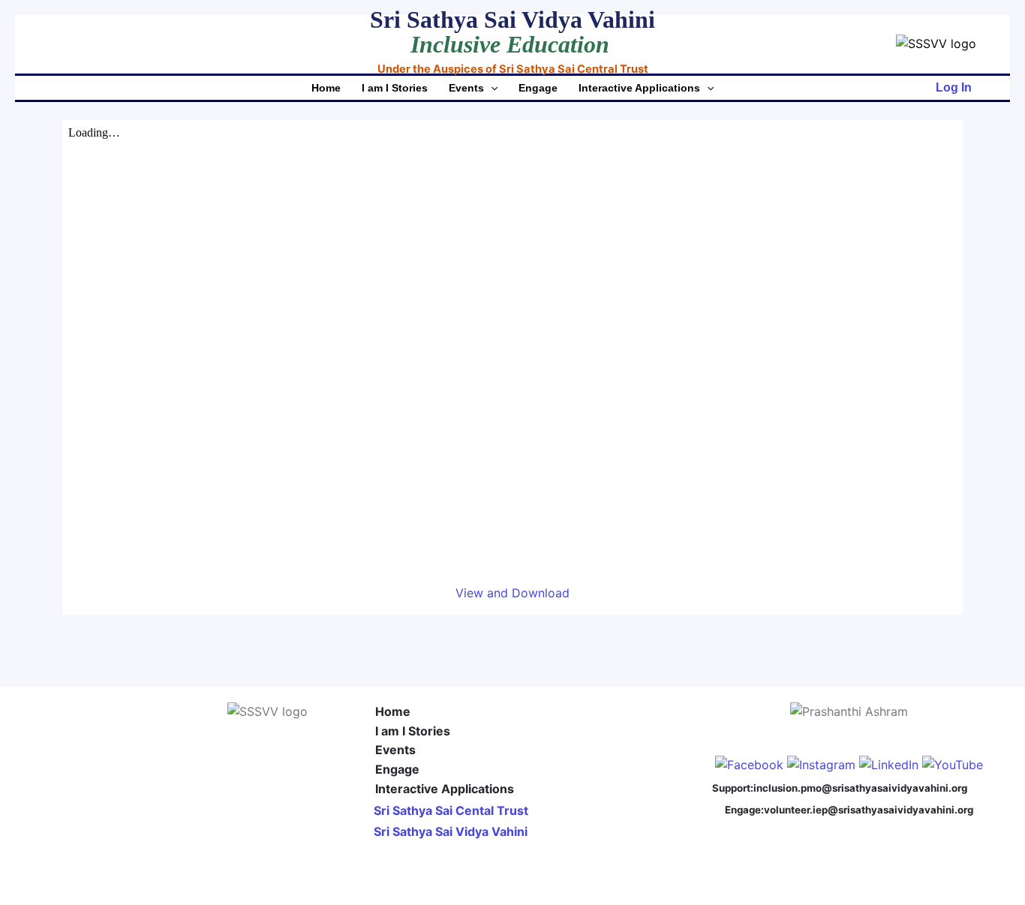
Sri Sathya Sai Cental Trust (451, 810)
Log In (954, 87)
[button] (490, 88)
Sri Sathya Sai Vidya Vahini (451, 831)
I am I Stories (395, 88)
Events (466, 88)
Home (326, 88)
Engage (538, 88)
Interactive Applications (639, 88)
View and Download (512, 592)
